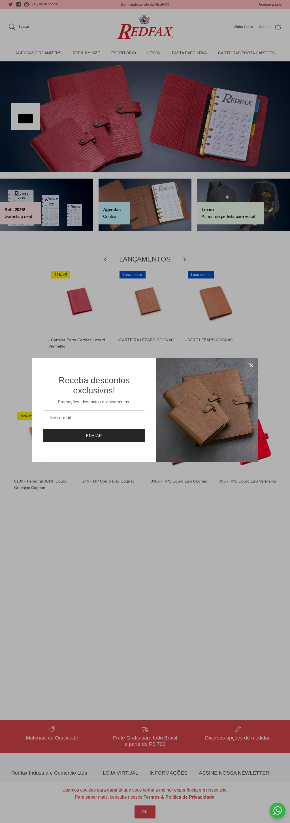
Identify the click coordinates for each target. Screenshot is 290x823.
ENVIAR (94, 436)
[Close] (251, 365)
